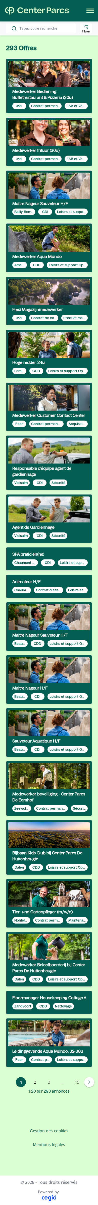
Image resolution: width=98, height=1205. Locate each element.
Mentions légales (49, 1144)
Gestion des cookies (49, 1131)
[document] (49, 85)
